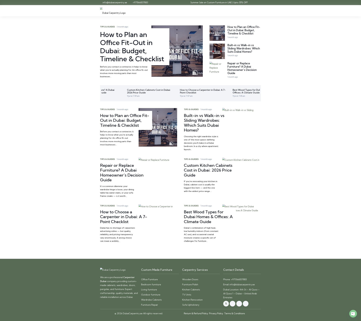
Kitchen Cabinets (191, 289)
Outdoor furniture (150, 294)
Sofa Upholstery (190, 304)
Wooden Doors (190, 279)
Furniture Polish (190, 284)
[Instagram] (232, 303)
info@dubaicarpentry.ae (242, 284)
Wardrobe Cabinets (151, 299)
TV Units (186, 294)
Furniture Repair (149, 304)
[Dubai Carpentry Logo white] (119, 270)
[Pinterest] (239, 303)
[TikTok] (245, 303)
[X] (226, 303)
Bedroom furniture (151, 284)
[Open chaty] (353, 313)
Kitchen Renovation (192, 299)
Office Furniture (149, 279)
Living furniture (149, 289)
